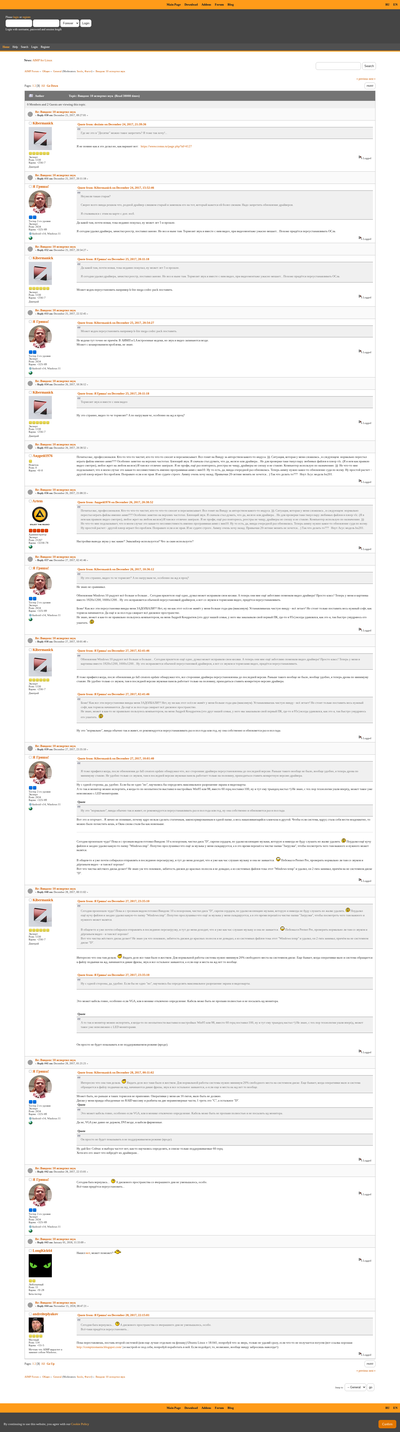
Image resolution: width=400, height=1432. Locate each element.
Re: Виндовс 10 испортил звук (55, 112)
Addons (206, 4)
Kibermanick (43, 123)
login (16, 17)
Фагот (87, 71)
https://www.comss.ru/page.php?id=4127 (166, 146)
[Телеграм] (30, 239)
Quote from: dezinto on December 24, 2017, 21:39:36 (112, 124)
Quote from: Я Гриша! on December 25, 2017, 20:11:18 (113, 259)
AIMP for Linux (42, 60)
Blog (231, 4)
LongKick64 (42, 1251)
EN (395, 4)
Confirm (387, 1424)
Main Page (174, 4)
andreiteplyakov (45, 1314)
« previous (362, 78)
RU (387, 4)
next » (372, 78)
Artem (37, 501)
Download (191, 4)
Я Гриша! (41, 186)
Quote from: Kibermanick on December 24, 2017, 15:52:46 (116, 187)
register (26, 17)
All (43, 85)
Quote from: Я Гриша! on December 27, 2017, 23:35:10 (114, 901)
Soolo (80, 71)
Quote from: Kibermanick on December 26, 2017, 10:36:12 (116, 569)
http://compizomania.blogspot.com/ (99, 1347)
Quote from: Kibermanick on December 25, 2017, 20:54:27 (116, 322)
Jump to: (339, 1387)
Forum (219, 4)
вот (88, 1253)
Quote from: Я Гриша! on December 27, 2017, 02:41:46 (114, 650)
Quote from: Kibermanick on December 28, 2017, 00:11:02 (116, 1072)
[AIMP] (30, 547)
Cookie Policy (80, 1424)
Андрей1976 (43, 456)
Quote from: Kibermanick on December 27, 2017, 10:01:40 (116, 758)
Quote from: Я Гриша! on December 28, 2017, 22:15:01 (114, 1315)
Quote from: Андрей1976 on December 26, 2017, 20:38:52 (115, 502)
